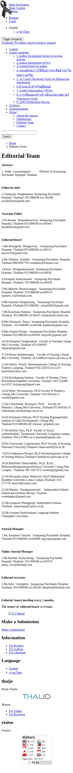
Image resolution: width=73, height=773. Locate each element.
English (13, 668)
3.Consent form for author (31, 66)
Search (7, 136)
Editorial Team (25, 122)
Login (12, 21)
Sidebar (13, 11)
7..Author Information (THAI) (34, 90)
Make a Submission (13, 629)
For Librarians (17, 652)
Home (12, 143)
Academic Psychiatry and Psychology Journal (28, 42)
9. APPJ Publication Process (33, 102)
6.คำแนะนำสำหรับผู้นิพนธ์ (33, 86)
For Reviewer (17, 714)
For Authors (16, 649)
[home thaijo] (36, 698)
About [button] (12, 112)
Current (13, 49)
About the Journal (27, 115)
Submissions (23, 119)
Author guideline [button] (19, 52)
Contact (21, 125)
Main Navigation (19, 4)
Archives (14, 105)
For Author (15, 711)
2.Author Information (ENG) (33, 62)
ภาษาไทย (22, 31)
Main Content (17, 8)
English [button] (13, 27)
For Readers (16, 645)
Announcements (18, 108)
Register (14, 17)
